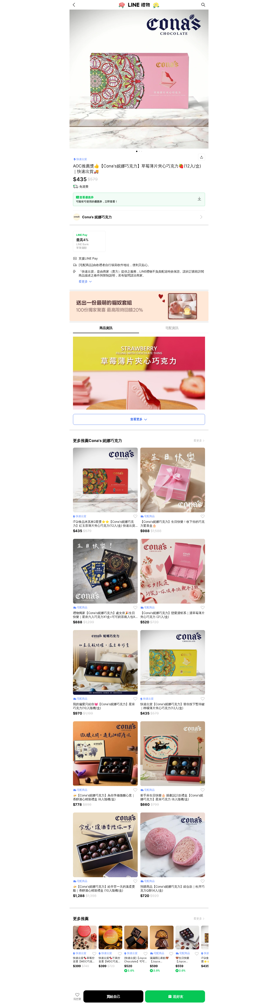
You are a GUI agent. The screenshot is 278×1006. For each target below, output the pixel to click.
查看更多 (136, 419)
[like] (135, 516)
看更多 (198, 440)
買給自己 (113, 996)
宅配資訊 (172, 328)
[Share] (201, 157)
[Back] (74, 4)
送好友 (178, 996)
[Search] (203, 4)
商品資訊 (106, 328)
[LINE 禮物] (139, 5)
